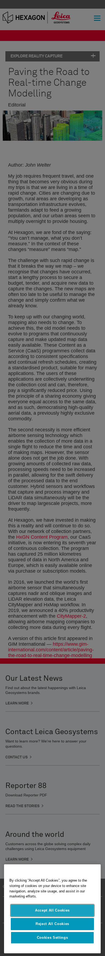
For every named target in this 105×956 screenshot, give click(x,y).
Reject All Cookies (52, 924)
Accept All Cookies (52, 910)
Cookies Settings (52, 938)
